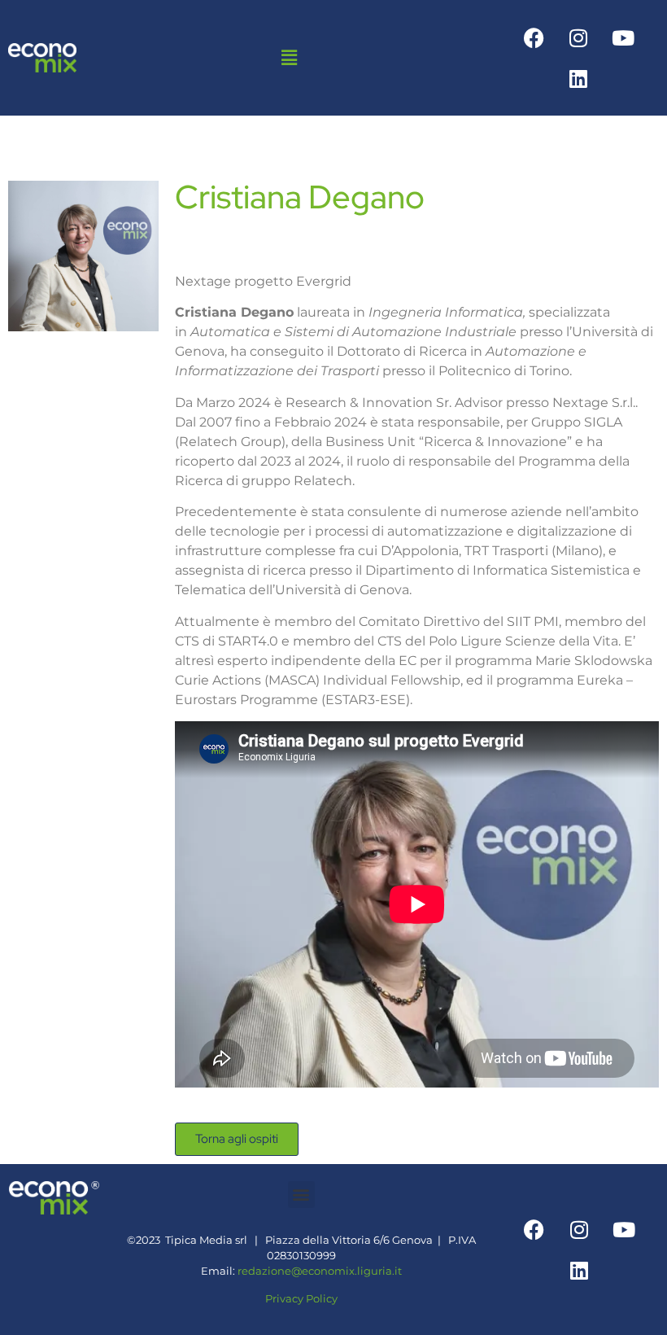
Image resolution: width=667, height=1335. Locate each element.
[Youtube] (623, 37)
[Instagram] (578, 37)
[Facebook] (533, 37)
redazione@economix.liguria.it (320, 1271)
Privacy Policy (301, 1299)
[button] (289, 57)
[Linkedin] (578, 78)
